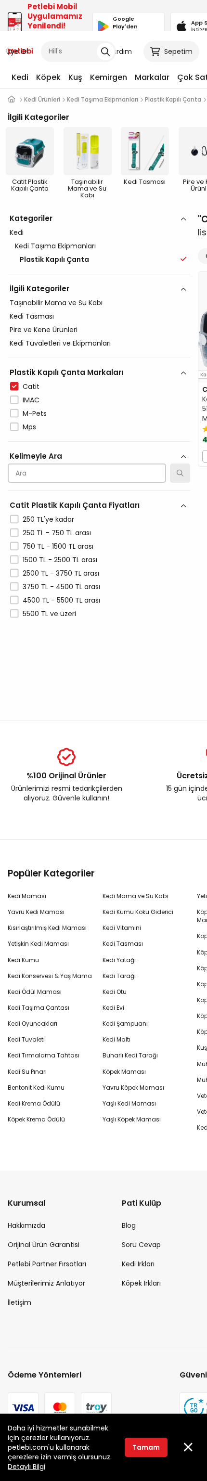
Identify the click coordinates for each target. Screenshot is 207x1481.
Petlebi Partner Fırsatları (47, 1264)
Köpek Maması (124, 1072)
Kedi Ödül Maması (35, 992)
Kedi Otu (115, 992)
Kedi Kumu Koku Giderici (138, 912)
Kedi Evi (113, 1008)
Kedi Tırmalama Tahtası (43, 1055)
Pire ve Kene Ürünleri (44, 330)
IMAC (31, 400)
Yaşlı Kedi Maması (129, 1103)
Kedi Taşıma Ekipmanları (55, 246)
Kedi (20, 77)
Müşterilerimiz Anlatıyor (46, 1283)
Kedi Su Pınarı (27, 1072)
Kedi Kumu (23, 960)
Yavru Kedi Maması (36, 912)
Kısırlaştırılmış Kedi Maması (47, 928)
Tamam (146, 1447)
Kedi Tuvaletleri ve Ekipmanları (60, 343)
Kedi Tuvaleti (26, 1039)
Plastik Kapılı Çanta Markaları (66, 372)
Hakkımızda (26, 1225)
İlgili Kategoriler (39, 288)
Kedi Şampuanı (125, 1023)
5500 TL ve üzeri (49, 613)
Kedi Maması (27, 896)
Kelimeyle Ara (36, 456)
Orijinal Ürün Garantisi (43, 1244)
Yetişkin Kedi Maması (38, 944)
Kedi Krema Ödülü (34, 1103)
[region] (99, 457)
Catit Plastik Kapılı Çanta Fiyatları (75, 505)
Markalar (152, 77)
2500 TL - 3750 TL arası (61, 573)
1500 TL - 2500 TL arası (60, 560)
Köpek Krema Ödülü (36, 1119)
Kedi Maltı (116, 1039)
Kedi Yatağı (119, 960)
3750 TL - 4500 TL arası (61, 587)
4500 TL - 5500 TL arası (61, 600)
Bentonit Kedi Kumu (36, 1087)
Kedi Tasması (32, 316)
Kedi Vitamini (122, 928)
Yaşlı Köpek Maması (132, 1119)
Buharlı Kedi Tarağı (130, 1055)
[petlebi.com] (11, 99)
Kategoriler (31, 218)
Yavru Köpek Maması (133, 1087)
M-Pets (35, 413)
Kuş (75, 77)
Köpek (48, 77)
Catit (31, 386)
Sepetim (178, 51)
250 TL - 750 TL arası (57, 533)
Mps (29, 427)
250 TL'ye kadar (48, 519)
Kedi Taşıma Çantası (38, 1008)
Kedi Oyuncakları (32, 1023)
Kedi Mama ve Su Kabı (135, 896)
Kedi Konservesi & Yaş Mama (50, 976)
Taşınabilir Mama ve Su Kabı (56, 303)
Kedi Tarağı (119, 976)
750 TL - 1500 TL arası (58, 546)
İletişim (19, 1302)
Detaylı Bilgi (26, 1466)
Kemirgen (108, 77)
